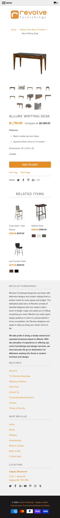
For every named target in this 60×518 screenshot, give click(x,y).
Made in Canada (16, 445)
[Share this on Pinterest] (28, 180)
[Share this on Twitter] (18, 180)
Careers (12, 402)
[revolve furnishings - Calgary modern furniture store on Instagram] (35, 486)
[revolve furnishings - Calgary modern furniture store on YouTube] (25, 486)
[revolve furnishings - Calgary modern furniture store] (30, 15)
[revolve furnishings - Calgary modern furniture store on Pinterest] (30, 486)
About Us (13, 370)
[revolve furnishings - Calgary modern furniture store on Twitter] (10, 486)
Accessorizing (15, 440)
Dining (12, 429)
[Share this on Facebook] (23, 180)
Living (11, 424)
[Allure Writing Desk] (30, 62)
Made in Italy (14, 451)
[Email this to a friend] (38, 180)
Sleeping (13, 434)
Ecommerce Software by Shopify (36, 505)
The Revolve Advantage (19, 376)
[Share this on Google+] (33, 180)
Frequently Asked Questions (21, 397)
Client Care (14, 386)
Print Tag (13, 172)
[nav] (7, 3)
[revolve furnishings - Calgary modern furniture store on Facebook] (15, 486)
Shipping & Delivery (17, 381)
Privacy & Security (17, 408)
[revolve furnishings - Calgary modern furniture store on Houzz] (40, 486)
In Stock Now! (15, 456)
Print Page (25, 172)
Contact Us (14, 392)
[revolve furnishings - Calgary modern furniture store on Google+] (20, 486)
